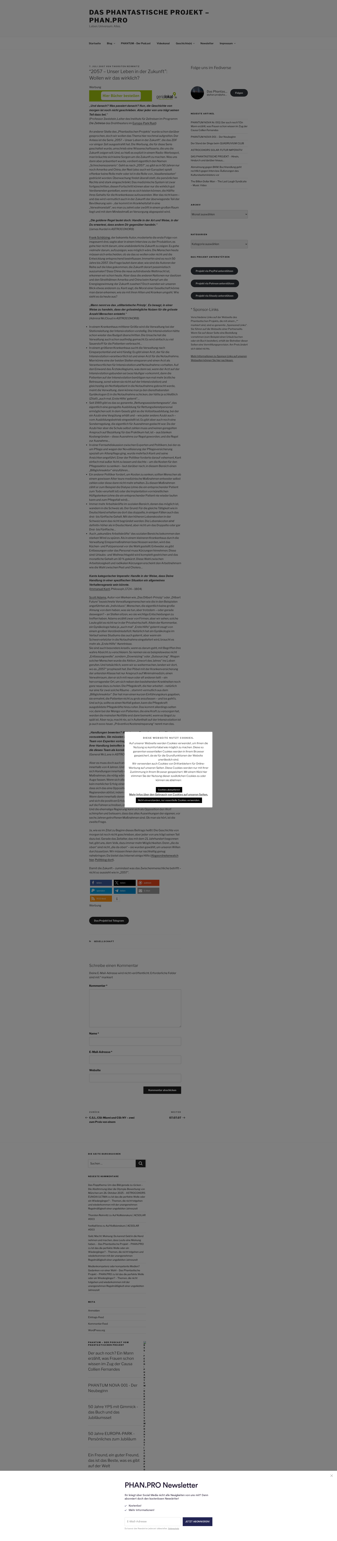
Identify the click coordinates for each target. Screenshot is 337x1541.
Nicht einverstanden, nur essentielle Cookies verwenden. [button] (169, 800)
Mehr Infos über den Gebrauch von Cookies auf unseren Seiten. (168, 794)
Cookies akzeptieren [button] (169, 789)
